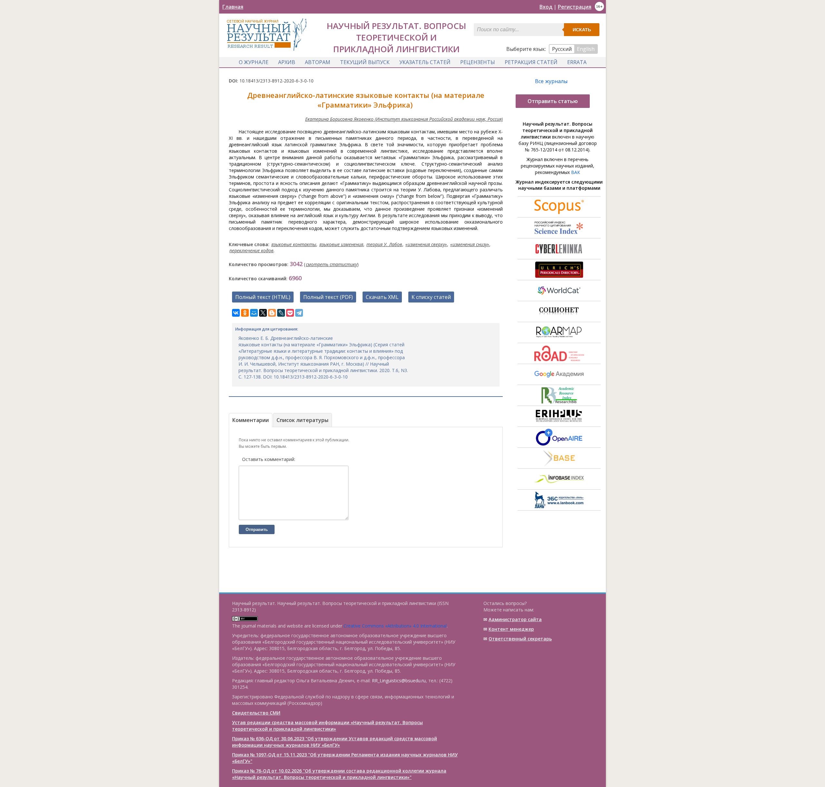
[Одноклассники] (245, 313)
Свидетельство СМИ (256, 713)
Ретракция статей (531, 62)
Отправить (257, 529)
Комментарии (250, 420)
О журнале (253, 62)
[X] (263, 313)
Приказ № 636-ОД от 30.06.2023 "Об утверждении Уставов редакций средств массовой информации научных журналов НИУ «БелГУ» (334, 741)
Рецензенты (477, 62)
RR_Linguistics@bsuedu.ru (399, 680)
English (586, 49)
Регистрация (574, 6)
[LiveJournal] (281, 313)
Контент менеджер (511, 629)
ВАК (575, 172)
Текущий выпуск (365, 62)
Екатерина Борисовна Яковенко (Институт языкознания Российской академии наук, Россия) (404, 119)
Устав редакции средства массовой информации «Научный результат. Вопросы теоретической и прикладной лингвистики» (327, 725)
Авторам (317, 62)
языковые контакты (293, 244)
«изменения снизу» (469, 244)
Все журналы (551, 81)
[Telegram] (299, 313)
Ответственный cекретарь (520, 639)
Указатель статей (425, 62)
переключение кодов (251, 250)
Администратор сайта (515, 619)
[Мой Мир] (254, 313)
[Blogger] (272, 313)
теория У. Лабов (384, 244)
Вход (545, 6)
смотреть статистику (331, 264)
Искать (582, 29)
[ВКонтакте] (236, 313)
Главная (232, 6)
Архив (286, 62)
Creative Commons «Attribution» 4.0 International (395, 626)
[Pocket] (290, 313)
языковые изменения (341, 244)
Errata (577, 62)
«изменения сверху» (426, 244)
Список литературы (302, 420)
